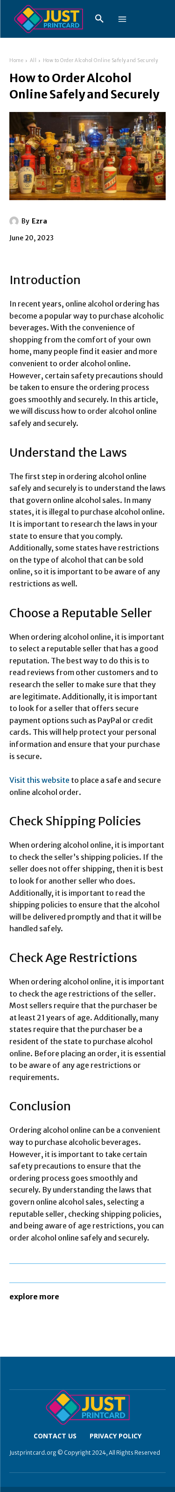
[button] (99, 19)
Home (16, 60)
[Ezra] (15, 221)
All (33, 60)
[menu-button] (122, 19)
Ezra (39, 221)
